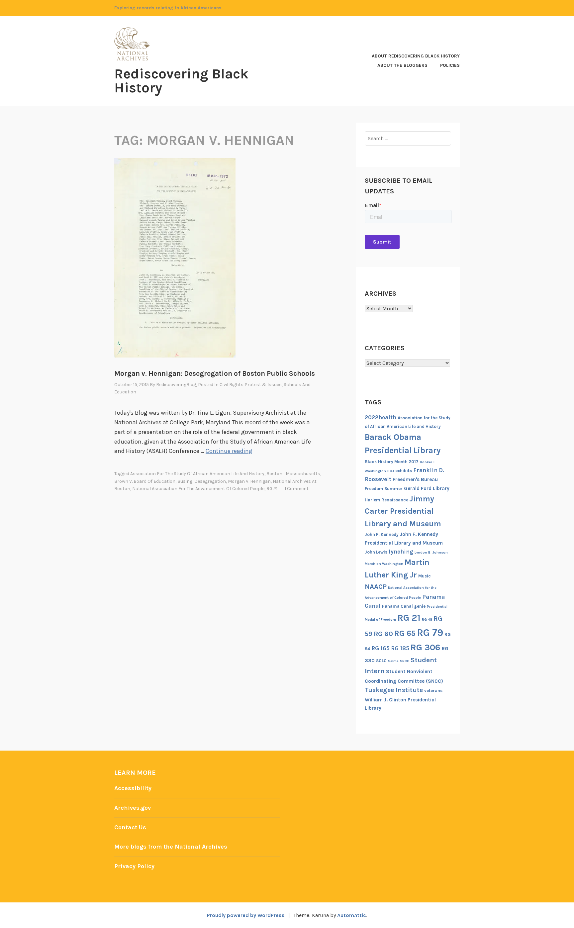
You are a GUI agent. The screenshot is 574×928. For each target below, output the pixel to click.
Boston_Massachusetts (293, 473)
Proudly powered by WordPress (246, 915)
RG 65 (405, 633)
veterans (433, 690)
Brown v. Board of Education (144, 481)
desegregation (210, 481)
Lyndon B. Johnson (431, 552)
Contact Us (130, 827)
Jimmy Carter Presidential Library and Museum (403, 511)
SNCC (404, 661)
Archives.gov (132, 807)
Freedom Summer (384, 488)
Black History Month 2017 (392, 461)
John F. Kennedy (382, 534)
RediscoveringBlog (176, 384)
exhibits (403, 470)
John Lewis (376, 552)
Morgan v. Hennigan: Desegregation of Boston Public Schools (214, 373)
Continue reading (229, 451)
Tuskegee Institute (394, 690)
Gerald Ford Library (426, 488)
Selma (393, 661)
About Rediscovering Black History (416, 56)
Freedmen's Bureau (415, 479)
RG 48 (427, 619)
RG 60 (383, 634)
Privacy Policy (134, 866)
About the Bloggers (402, 65)
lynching (401, 551)
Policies (450, 65)
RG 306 (425, 647)
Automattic (351, 915)
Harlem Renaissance (386, 499)
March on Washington (384, 564)
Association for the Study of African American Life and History (197, 473)
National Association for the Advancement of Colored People (198, 488)
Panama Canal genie (404, 606)
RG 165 (380, 648)
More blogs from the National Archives (170, 846)
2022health (380, 417)
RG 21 (271, 488)
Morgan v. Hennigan (249, 481)
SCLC (381, 660)
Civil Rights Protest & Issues (251, 384)
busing (184, 481)
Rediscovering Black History (181, 80)
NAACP (376, 586)
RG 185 (400, 648)
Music (424, 575)
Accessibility (132, 788)
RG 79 (430, 632)
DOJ (390, 471)
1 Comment (297, 488)
